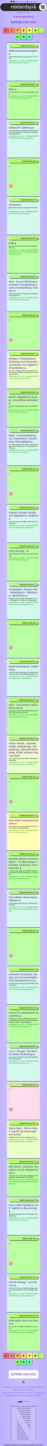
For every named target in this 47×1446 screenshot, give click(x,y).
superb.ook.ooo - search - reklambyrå (23, 252)
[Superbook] (11, 2)
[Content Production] (23, 1382)
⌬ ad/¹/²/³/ (10, 186)
